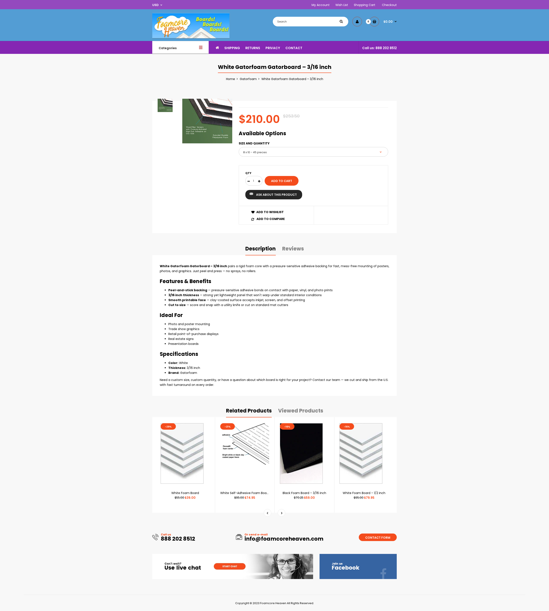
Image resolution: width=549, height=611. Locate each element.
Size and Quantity (254, 143)
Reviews (293, 248)
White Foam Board (185, 493)
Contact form (377, 537)
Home (230, 79)
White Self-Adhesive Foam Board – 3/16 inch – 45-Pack (261, 493)
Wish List (341, 5)
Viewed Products (300, 410)
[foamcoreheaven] (190, 37)
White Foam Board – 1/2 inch (364, 493)
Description (260, 248)
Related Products (249, 410)
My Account (321, 5)
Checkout (389, 5)
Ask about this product (276, 195)
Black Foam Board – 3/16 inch (304, 493)
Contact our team (326, 380)
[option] (207, 121)
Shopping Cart (364, 5)
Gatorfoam (248, 79)
